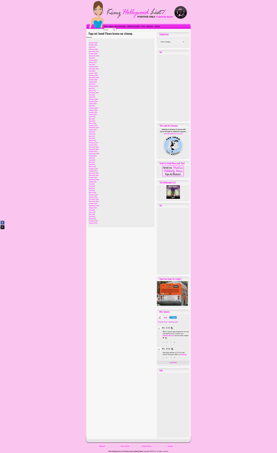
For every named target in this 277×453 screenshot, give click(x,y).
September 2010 (94, 205)
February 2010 (93, 221)
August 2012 (93, 156)
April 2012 (92, 164)
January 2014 (93, 125)
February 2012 (93, 169)
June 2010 (92, 212)
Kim (163, 328)
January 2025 (93, 43)
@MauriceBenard (168, 335)
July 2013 (92, 132)
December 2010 (94, 199)
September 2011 (94, 179)
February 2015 (93, 108)
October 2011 (93, 177)
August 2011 (93, 182)
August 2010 (93, 208)
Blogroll (102, 446)
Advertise (150, 26)
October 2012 (93, 151)
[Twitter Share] (2, 227)
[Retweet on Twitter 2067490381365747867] (168, 357)
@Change (183, 354)
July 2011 (92, 184)
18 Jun (168, 349)
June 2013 (92, 134)
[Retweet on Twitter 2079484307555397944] (168, 342)
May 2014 (92, 119)
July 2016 (92, 95)
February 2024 (93, 49)
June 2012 (92, 160)
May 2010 (92, 214)
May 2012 (92, 162)
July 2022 (92, 64)
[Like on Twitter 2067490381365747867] (172, 357)
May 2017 (92, 88)
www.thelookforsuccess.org (173, 134)
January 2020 (93, 73)
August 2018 (93, 82)
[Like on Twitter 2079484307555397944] (172, 342)
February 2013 (93, 143)
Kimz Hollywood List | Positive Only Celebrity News (125, 451)
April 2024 (92, 47)
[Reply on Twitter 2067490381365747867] (164, 357)
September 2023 (94, 56)
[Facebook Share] (2, 223)
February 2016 (93, 99)
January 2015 (93, 110)
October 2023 (93, 53)
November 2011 (94, 175)
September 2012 (94, 153)
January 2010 (93, 223)
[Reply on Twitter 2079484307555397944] (164, 342)
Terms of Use (125, 446)
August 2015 (93, 103)
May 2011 (92, 188)
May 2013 (92, 136)
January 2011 (93, 197)
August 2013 (93, 130)
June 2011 (92, 186)
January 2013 (93, 145)
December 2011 (94, 173)
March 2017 (92, 90)
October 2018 (93, 80)
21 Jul (168, 328)
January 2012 (93, 171)
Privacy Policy (146, 446)
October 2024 (93, 45)
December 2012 (94, 147)
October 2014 (93, 112)
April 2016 (92, 97)
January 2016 (93, 101)
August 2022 (93, 62)
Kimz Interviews (120, 26)
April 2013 (92, 138)
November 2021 (94, 69)
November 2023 (94, 51)
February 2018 (93, 86)
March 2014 (92, 123)
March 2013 (92, 140)
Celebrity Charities (133, 26)
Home (106, 26)
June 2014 (92, 117)
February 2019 (93, 75)
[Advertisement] (173, 86)
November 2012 (94, 149)
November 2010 (94, 201)
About (111, 26)
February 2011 (93, 195)
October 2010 (93, 203)
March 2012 (92, 166)
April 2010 (92, 216)
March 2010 (92, 219)
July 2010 (92, 210)
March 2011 (92, 192)
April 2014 (92, 121)
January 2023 (93, 60)
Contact (157, 26)
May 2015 (92, 106)
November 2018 (94, 77)
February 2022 (93, 66)
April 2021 (92, 71)
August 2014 (93, 114)
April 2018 (92, 84)
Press (143, 26)
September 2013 (94, 127)
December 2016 (94, 93)
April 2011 (92, 190)
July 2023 (92, 58)
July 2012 (92, 158)
